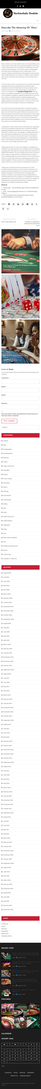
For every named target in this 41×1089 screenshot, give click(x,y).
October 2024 (7, 665)
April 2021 (6, 834)
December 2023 (8, 707)
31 (4, 1062)
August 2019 (7, 893)
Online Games (7, 521)
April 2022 (6, 783)
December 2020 (8, 851)
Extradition (6, 470)
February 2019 (7, 905)
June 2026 (6, 581)
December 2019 (8, 888)
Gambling (6, 483)
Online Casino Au (8, 516)
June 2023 (6, 733)
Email (3, 395)
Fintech (5, 474)
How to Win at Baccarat (8, 222)
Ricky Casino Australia (10, 537)
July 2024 (6, 678)
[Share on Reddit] (32, 204)
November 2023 (8, 712)
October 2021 (7, 808)
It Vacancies (7, 495)
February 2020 (7, 884)
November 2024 (8, 661)
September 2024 (8, 670)
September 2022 (8, 762)
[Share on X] (13, 204)
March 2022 (7, 787)
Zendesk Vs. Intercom (10, 559)
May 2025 (6, 636)
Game (5, 487)
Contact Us (4, 924)
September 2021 (8, 813)
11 (9, 1053)
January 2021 (7, 846)
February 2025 (7, 649)
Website (4, 403)
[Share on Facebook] (9, 204)
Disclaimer (4, 931)
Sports (5, 550)
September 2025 (8, 619)
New (4, 508)
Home (3, 926)
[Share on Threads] (3, 208)
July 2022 (6, 771)
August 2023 (7, 724)
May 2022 (6, 779)
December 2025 (8, 606)
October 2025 (7, 615)
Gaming (5, 491)
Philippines (6, 525)
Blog (4, 445)
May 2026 (6, 585)
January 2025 (7, 653)
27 (20, 1059)
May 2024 (6, 686)
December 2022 (8, 750)
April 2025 (6, 640)
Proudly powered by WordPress (9, 1083)
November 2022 (8, 754)
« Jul (2, 1066)
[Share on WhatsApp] (23, 204)
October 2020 (7, 859)
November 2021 (8, 804)
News (5, 512)
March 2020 (7, 880)
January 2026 (7, 602)
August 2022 (7, 766)
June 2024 (6, 682)
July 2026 (6, 577)
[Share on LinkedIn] (18, 204)
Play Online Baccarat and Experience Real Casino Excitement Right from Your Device (17, 196)
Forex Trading (7, 479)
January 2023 (7, 745)
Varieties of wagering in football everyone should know (32, 223)
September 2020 (8, 863)
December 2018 (8, 909)
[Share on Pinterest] (27, 204)
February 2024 (7, 699)
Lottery (5, 504)
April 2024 (6, 691)
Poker (5, 529)
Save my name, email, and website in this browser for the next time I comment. (19, 415)
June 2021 (6, 825)
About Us (4, 929)
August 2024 (7, 674)
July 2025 (6, 628)
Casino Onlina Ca (8, 466)
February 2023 (7, 741)
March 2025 (7, 644)
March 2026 (7, 594)
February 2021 (7, 842)
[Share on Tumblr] (36, 204)
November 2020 (8, 855)
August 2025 (7, 623)
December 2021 (8, 800)
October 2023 (7, 716)
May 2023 (6, 737)
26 (15, 1059)
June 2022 (6, 775)
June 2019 (6, 897)
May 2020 (6, 876)
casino (5, 462)
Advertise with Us (6, 936)
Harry (13, 957)
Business (6, 458)
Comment (5, 378)
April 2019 (6, 901)
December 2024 (8, 657)
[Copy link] (8, 208)
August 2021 (7, 817)
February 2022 (7, 792)
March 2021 (6, 838)
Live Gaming (7, 500)
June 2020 (6, 872)
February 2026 (7, 598)
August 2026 (7, 573)
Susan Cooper (5, 31)
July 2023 (6, 729)
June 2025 (6, 632)
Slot (4, 542)
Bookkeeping (7, 449)
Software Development (10, 546)
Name (3, 387)
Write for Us (4, 933)
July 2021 (6, 821)
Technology (7, 554)
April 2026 (6, 590)
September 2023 (8, 720)
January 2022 (7, 796)
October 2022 (7, 758)
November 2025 (8, 611)
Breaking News (8, 453)
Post (4, 533)
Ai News (5, 441)
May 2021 (6, 830)
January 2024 (7, 703)
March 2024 (7, 695)
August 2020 (7, 867)
